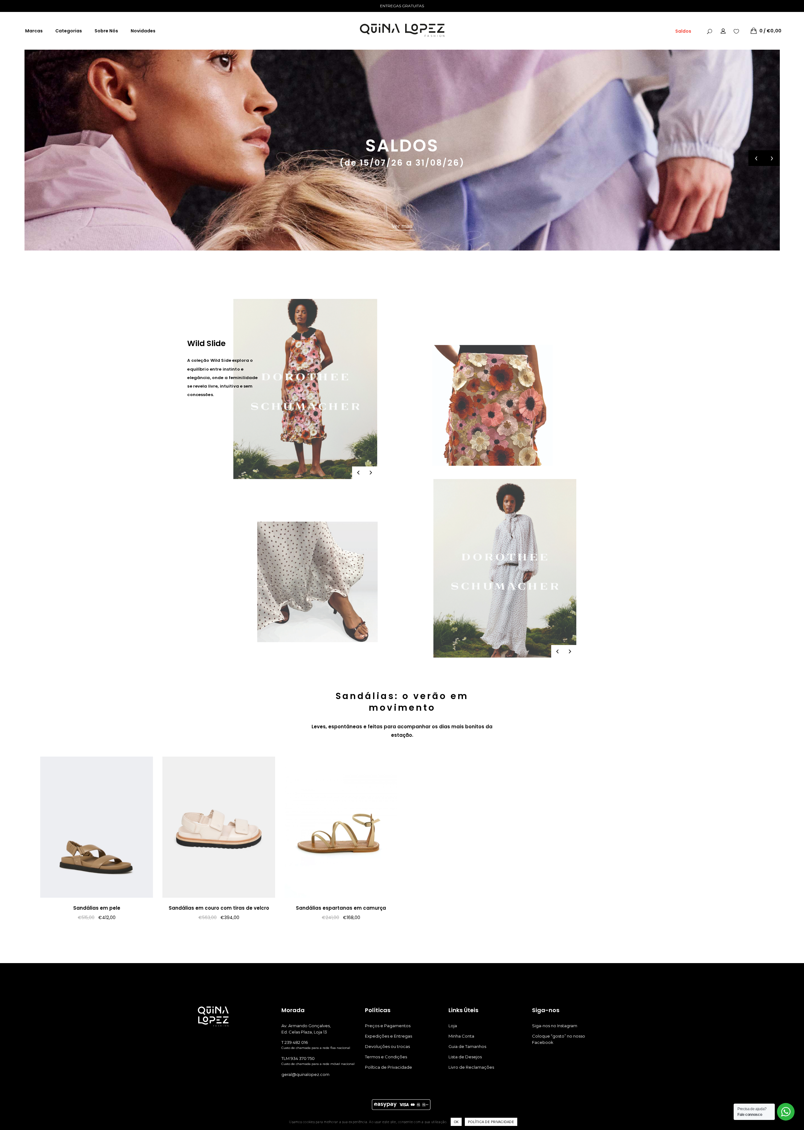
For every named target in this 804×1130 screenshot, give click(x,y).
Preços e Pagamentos (387, 1025)
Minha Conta (461, 1036)
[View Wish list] (736, 31)
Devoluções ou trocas (387, 1046)
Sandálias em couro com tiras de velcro (219, 908)
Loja (452, 1025)
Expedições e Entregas (388, 1036)
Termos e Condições (386, 1056)
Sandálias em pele (96, 908)
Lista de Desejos (465, 1056)
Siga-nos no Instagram (554, 1025)
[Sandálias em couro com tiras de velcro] (218, 827)
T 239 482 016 (294, 1042)
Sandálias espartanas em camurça (341, 908)
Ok (456, 1122)
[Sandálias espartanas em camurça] (341, 827)
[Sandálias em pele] (96, 827)
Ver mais (402, 226)
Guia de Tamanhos (467, 1046)
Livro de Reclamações (471, 1067)
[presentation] (756, 158)
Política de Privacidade (388, 1067)
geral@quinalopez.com (305, 1074)
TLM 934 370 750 (298, 1058)
